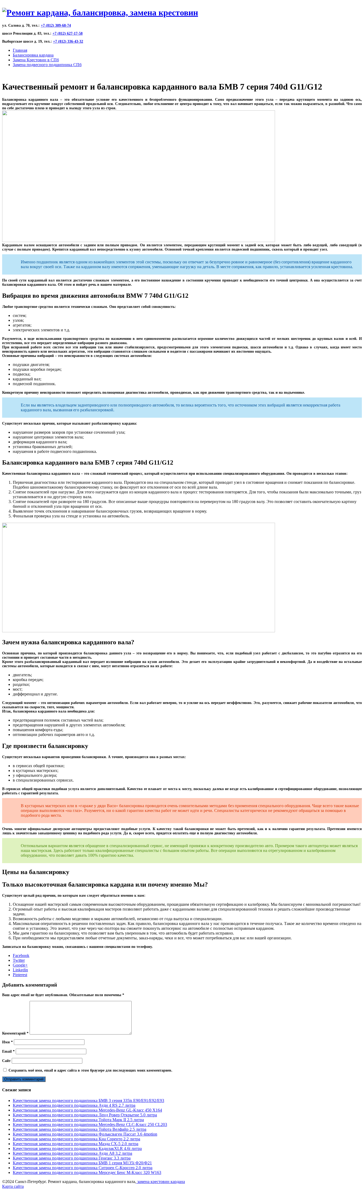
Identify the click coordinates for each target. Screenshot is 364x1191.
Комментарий (15, 1033)
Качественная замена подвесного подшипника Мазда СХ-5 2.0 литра (75, 1143)
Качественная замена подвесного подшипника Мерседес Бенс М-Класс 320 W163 (87, 1172)
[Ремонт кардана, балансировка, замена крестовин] (100, 12)
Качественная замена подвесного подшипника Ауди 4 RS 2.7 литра (74, 1105)
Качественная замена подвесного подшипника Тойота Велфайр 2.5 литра (79, 1129)
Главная (20, 50)
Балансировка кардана (33, 55)
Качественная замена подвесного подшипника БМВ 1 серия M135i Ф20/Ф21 (82, 1163)
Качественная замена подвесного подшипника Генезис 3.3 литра (72, 1158)
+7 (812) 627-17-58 (67, 33)
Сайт (6, 1061)
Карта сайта (13, 1186)
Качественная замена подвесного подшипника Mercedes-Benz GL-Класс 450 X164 (87, 1110)
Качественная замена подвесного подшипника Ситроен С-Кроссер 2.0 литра (82, 1167)
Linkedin (20, 970)
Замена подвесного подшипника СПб (47, 64)
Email (8, 1051)
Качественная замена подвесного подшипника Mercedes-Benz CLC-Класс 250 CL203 (90, 1124)
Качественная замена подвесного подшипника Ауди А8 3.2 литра (72, 1153)
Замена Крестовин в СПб (36, 60)
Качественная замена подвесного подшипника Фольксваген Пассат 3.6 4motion (85, 1134)
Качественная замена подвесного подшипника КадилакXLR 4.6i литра (77, 1148)
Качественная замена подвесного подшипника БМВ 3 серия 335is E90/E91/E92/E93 (88, 1100)
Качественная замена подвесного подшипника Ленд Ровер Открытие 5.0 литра (85, 1115)
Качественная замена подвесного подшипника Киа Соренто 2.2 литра (76, 1139)
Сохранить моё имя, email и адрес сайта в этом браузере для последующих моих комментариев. (90, 1070)
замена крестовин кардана (160, 1181)
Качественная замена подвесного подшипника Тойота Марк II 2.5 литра (78, 1119)
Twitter (19, 960)
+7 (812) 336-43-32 (68, 41)
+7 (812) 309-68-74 (56, 25)
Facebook (21, 955)
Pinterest (20, 974)
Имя (7, 1042)
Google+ (20, 965)
